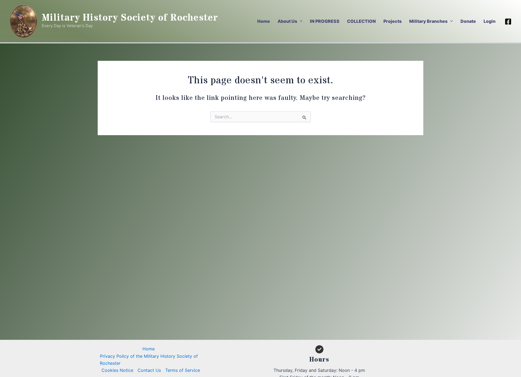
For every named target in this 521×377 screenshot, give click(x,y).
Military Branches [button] (428, 21)
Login (489, 21)
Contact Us (149, 370)
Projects (392, 21)
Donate (468, 21)
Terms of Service (182, 370)
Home (263, 21)
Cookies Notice (117, 370)
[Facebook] (508, 21)
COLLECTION (361, 21)
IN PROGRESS (324, 21)
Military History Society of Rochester (130, 17)
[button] (300, 21)
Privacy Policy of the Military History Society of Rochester (149, 359)
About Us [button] (287, 21)
